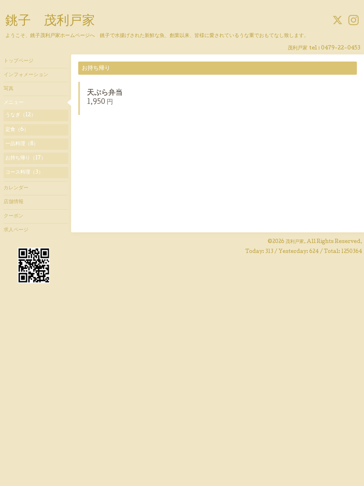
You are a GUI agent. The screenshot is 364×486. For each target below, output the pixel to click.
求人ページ (16, 230)
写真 (9, 89)
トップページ (18, 61)
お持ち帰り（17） (25, 158)
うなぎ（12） (20, 115)
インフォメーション (26, 75)
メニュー (13, 103)
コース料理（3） (24, 172)
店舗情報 (13, 202)
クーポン (13, 216)
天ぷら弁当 (105, 93)
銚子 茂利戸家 (50, 22)
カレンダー (16, 188)
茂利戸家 (294, 241)
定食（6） (17, 130)
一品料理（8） (21, 144)
